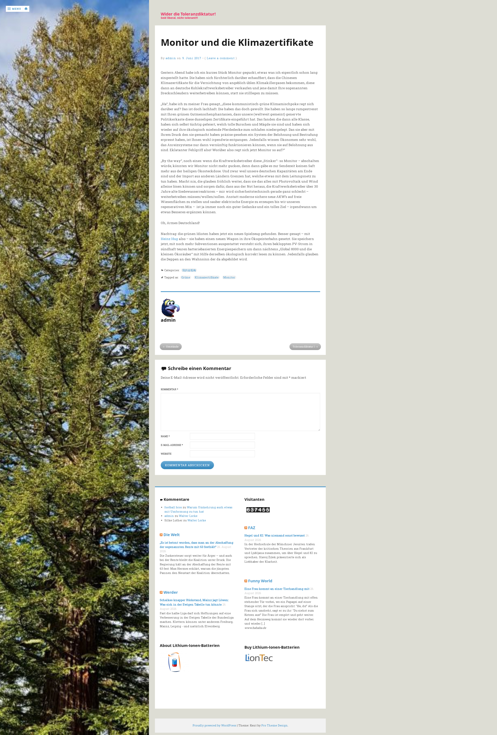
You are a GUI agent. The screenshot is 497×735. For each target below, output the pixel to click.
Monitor (229, 277)
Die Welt (171, 534)
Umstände (172, 346)
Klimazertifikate (207, 277)
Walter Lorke (188, 516)
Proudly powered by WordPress (214, 725)
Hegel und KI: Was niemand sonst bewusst (274, 535)
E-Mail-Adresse (172, 445)
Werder (170, 592)
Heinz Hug (169, 239)
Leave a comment (221, 58)
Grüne (185, 277)
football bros (173, 507)
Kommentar (169, 389)
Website (166, 453)
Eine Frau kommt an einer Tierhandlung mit (276, 589)
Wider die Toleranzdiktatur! (188, 14)
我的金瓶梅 (189, 270)
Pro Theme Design (274, 725)
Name (165, 436)
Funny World (260, 580)
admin (171, 58)
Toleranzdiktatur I (304, 346)
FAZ (251, 527)
